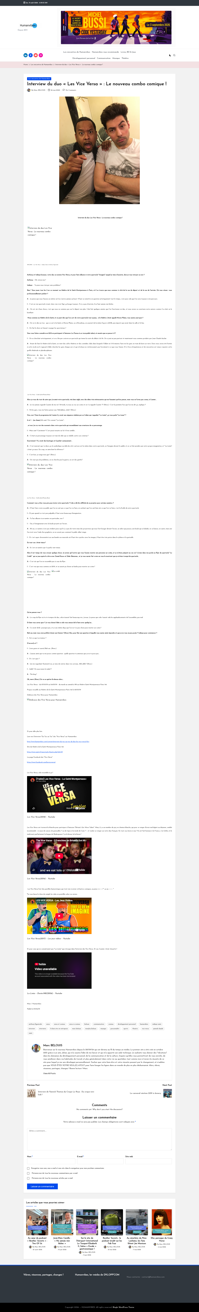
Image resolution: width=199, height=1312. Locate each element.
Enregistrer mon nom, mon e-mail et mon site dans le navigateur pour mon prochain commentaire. (67, 1168)
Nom (30, 1157)
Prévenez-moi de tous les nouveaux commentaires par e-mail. (55, 1173)
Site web (129, 1157)
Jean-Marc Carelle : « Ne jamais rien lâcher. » (62, 1241)
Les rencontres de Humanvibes (39, 79)
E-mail (80, 1157)
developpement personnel (127, 1024)
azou (48, 1024)
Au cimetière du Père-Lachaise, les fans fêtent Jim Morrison (137, 1241)
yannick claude (158, 1028)
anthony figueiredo (35, 1024)
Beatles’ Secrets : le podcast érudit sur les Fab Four (112, 1241)
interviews (42, 1028)
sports (126, 1028)
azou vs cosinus (74, 1024)
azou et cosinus (59, 1024)
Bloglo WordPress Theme (123, 1307)
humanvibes (144, 1024)
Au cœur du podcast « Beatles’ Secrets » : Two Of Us (37, 1241)
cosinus (110, 1024)
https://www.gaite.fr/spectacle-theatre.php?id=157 (45, 752)
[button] (49, 1073)
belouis (86, 1024)
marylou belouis (90, 1028)
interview (32, 1028)
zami (30, 1033)
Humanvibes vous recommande (37, 1227)
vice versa (145, 1028)
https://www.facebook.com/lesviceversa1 (41, 762)
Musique (37, 1232)
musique (103, 1028)
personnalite (115, 1028)
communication (99, 1024)
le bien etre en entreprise (59, 1028)
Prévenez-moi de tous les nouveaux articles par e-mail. (52, 1178)
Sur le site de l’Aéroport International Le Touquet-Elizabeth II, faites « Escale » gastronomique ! (87, 1243)
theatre (135, 1028)
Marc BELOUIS (52, 1045)
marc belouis (76, 1028)
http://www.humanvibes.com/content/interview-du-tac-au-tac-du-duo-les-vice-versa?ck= (58, 742)
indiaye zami (156, 1024)
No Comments (71, 90)
